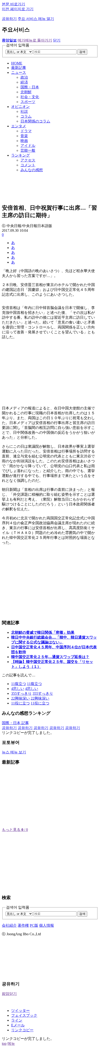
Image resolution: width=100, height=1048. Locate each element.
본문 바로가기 (13, 4)
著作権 (23, 925)
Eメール (18, 1025)
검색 (82, 52)
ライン (16, 1020)
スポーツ (27, 102)
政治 (24, 77)
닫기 (56, 40)
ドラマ (26, 131)
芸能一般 (27, 150)
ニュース (18, 72)
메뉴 (11, 1043)
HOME (16, 63)
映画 (24, 141)
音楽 (24, 136)
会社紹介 (9, 925)
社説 (24, 111)
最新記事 (18, 68)
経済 (24, 82)
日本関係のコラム (35, 121)
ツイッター (20, 1011)
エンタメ (18, 126)
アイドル (27, 146)
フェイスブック (24, 1015)
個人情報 (46, 925)
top (4, 1043)
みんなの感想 (31, 170)
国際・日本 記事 (15, 723)
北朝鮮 (26, 92)
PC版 (34, 925)
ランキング (20, 155)
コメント (27, 165)
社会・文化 (29, 97)
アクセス (27, 160)
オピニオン (20, 107)
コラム (26, 116)
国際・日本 (29, 87)
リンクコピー (22, 1030)
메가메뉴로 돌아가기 (35, 40)
